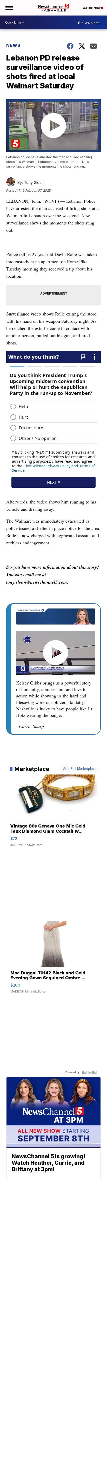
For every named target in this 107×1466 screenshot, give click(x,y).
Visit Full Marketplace (80, 769)
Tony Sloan (34, 182)
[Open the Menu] (9, 7)
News (13, 45)
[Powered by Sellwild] (89, 1072)
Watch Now (92, 8)
